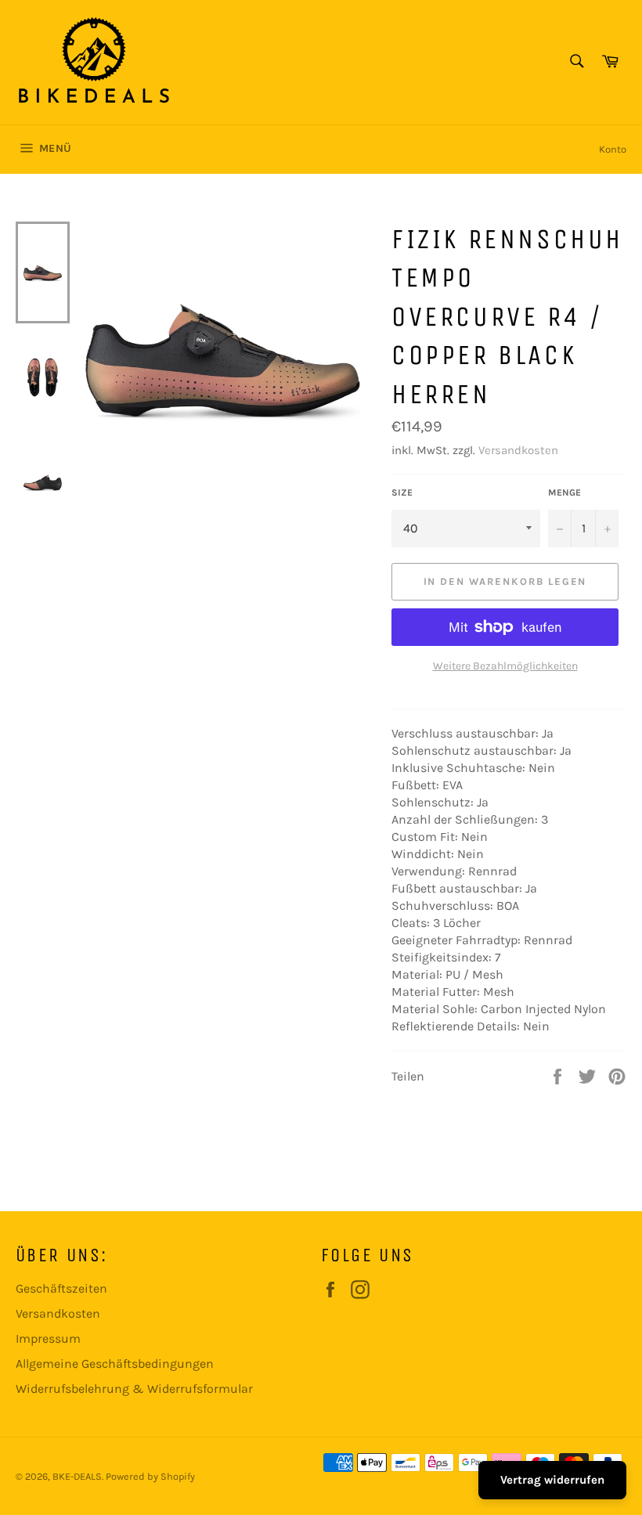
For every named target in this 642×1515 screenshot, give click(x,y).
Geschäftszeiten (61, 1288)
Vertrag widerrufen (552, 1480)
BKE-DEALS (77, 1476)
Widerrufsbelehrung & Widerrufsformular (134, 1388)
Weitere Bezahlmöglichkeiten (505, 666)
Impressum (48, 1338)
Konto (612, 149)
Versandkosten (518, 450)
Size (402, 492)
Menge (564, 492)
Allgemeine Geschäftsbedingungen (115, 1363)
